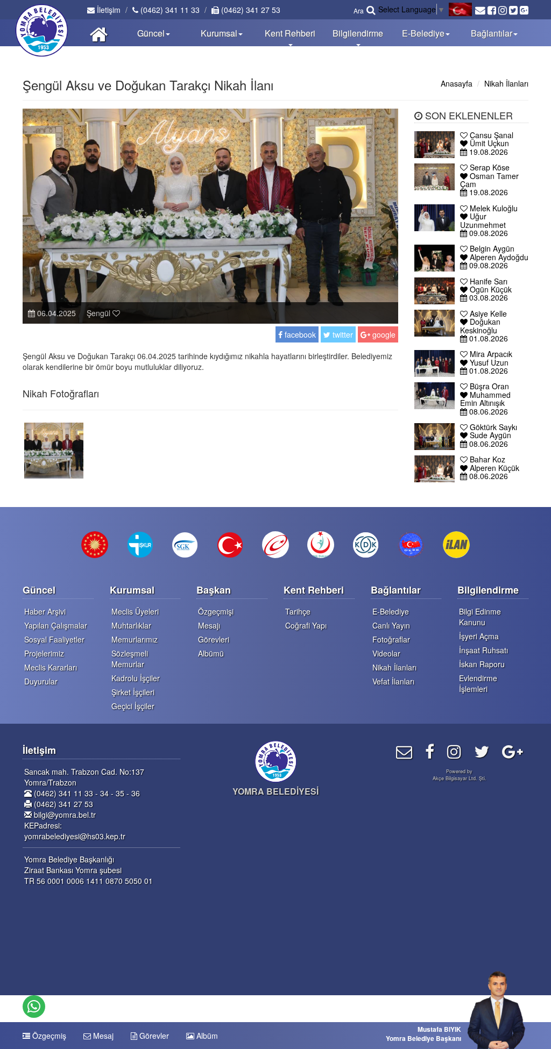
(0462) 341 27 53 (249, 9)
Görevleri (213, 639)
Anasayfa (456, 83)
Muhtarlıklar (131, 625)
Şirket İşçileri (132, 692)
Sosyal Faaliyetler (54, 639)
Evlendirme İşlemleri (478, 683)
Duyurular (41, 681)
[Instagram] (454, 751)
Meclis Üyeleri (135, 611)
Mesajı (209, 625)
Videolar (386, 653)
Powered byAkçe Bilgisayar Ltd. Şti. (459, 775)
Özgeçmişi (216, 611)
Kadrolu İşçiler (135, 678)
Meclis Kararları (50, 667)
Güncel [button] (151, 33)
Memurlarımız (134, 639)
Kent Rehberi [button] (290, 33)
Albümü (211, 653)
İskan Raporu (482, 664)
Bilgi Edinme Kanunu (480, 616)
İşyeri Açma (479, 636)
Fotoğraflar (391, 639)
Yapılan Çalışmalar (55, 625)
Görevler (153, 1035)
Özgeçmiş (48, 1035)
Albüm (206, 1035)
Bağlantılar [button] (491, 33)
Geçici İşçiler (132, 706)
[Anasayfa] (99, 32)
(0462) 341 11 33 (169, 9)
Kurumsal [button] (219, 33)
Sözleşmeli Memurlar (129, 658)
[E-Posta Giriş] (404, 751)
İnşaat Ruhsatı (483, 650)
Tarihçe (297, 611)
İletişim (108, 9)
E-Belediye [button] (423, 33)
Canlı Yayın (391, 625)
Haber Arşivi (45, 611)
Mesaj (102, 1035)
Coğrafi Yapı (306, 625)
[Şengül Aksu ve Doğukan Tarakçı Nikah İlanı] (53, 449)
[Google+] (512, 751)
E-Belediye (390, 611)
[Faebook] (430, 751)
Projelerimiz (44, 653)
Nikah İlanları (506, 83)
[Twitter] (482, 751)
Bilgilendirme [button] (358, 33)
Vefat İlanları (393, 681)
